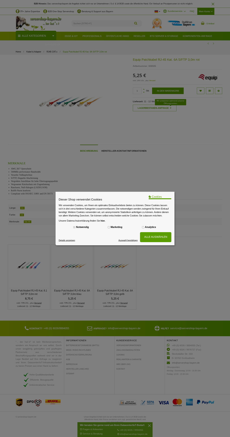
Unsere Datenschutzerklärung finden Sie (82, 220)
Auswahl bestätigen (128, 240)
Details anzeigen (67, 240)
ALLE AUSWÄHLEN (155, 237)
